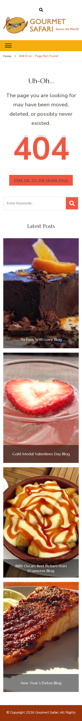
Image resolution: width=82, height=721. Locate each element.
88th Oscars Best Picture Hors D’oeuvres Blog (41, 568)
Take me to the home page (41, 180)
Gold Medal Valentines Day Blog (41, 454)
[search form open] (41, 10)
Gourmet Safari (46, 712)
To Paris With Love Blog (41, 339)
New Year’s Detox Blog (41, 683)
